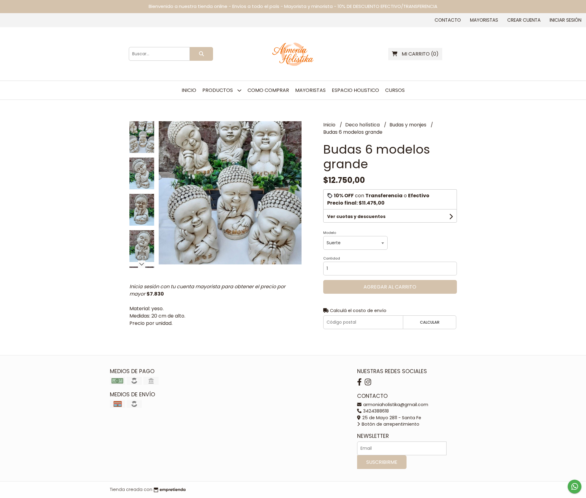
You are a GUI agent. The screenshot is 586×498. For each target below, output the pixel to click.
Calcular (430, 322)
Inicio (189, 90)
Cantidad (331, 258)
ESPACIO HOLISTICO (355, 90)
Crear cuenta (524, 20)
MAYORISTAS (310, 90)
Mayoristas (484, 20)
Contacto (448, 20)
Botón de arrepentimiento (389, 424)
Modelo (329, 232)
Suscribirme (381, 462)
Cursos (395, 90)
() (420, 53)
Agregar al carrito (390, 286)
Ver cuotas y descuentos (356, 216)
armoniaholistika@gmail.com (395, 405)
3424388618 (375, 411)
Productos (218, 90)
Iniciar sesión (565, 20)
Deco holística (363, 124)
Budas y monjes (408, 124)
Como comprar (268, 90)
